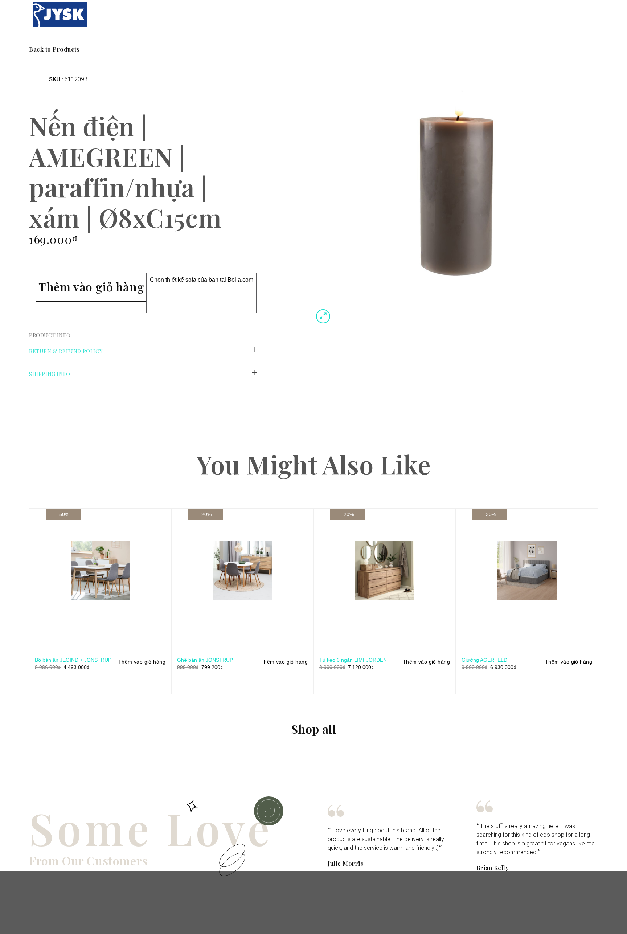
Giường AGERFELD (484, 660)
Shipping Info (49, 374)
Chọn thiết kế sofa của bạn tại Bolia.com (201, 280)
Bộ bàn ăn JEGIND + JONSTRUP (73, 660)
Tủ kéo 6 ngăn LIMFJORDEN (353, 660)
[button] (54, 49)
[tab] (143, 351)
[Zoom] (323, 316)
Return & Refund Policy (65, 351)
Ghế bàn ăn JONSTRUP (205, 660)
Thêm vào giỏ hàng (91, 286)
